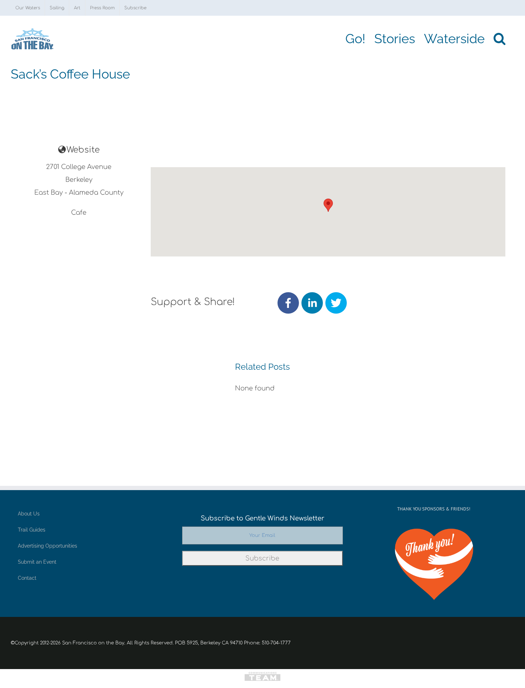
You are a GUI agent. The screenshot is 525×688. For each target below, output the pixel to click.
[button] (499, 38)
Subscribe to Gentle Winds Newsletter (262, 518)
